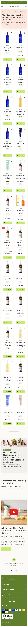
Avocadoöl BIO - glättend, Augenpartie (8, 344)
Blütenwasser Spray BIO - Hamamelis (20, 81)
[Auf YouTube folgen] (10, 601)
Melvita (7, 45)
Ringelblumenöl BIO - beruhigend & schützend (20, 212)
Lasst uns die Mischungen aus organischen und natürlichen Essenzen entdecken (13, 457)
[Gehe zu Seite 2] (17, 430)
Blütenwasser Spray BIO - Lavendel (7, 49)
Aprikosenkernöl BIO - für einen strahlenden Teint (7, 278)
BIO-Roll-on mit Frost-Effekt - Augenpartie (20, 145)
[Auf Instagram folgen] (7, 601)
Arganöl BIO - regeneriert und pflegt (7, 244)
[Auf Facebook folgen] (3, 601)
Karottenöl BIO (7, 210)
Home (3, 11)
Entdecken (6, 549)
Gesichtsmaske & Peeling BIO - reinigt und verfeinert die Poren (7, 178)
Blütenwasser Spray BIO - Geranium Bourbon (7, 145)
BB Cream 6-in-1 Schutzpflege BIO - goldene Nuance (20, 412)
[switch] (10, 618)
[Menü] (12, 615)
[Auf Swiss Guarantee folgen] (14, 601)
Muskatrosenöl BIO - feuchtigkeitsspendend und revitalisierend (20, 178)
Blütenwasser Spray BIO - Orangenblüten (7, 81)
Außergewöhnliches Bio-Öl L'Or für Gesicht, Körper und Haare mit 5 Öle (7, 379)
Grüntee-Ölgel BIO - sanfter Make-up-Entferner (7, 412)
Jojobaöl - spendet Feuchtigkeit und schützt (20, 278)
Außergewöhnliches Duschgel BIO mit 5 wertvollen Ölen (20, 113)
